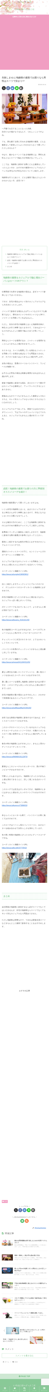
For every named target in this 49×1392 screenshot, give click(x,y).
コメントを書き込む (24, 1355)
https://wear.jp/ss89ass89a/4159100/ (16, 708)
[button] (21, 88)
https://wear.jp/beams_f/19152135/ (15, 620)
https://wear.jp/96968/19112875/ (14, 757)
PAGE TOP (25, 1376)
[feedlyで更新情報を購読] (22, 1221)
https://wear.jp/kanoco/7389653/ (14, 805)
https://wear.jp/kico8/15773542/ (14, 848)
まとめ (9, 266)
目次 (21, 250)
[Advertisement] (24, 43)
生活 (5, 1201)
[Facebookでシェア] (8, 88)
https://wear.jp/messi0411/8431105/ (16, 662)
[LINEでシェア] (17, 88)
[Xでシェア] (4, 88)
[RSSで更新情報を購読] (27, 1221)
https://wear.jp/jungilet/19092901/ (15, 574)
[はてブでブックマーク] (12, 88)
